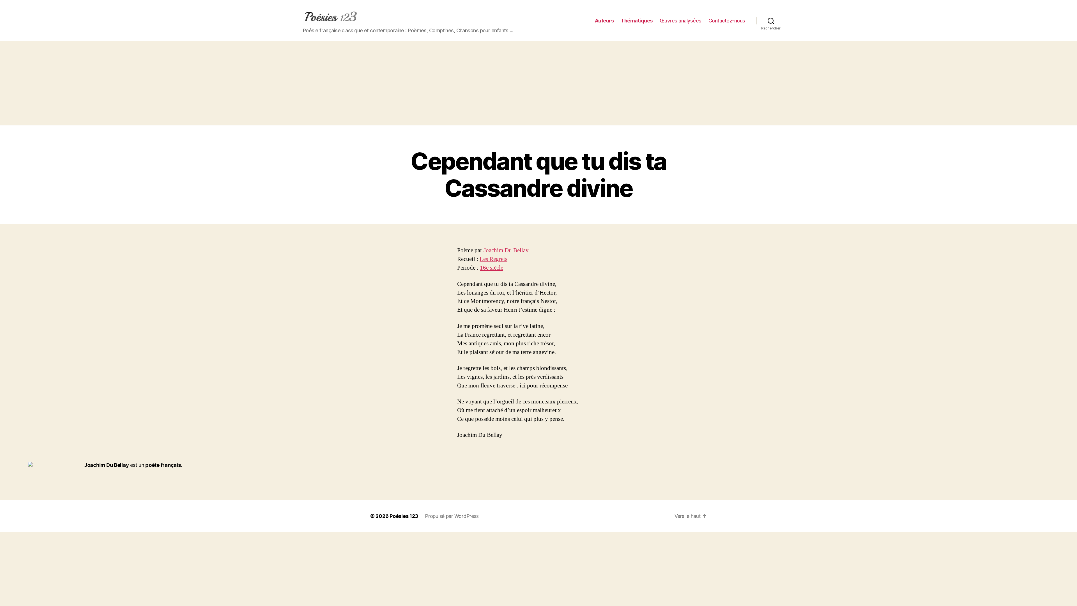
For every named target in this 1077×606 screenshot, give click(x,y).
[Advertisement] (538, 83)
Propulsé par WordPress (452, 516)
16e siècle (491, 268)
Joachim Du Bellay (506, 250)
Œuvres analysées (680, 21)
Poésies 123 (404, 516)
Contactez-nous (726, 21)
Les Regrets (493, 259)
